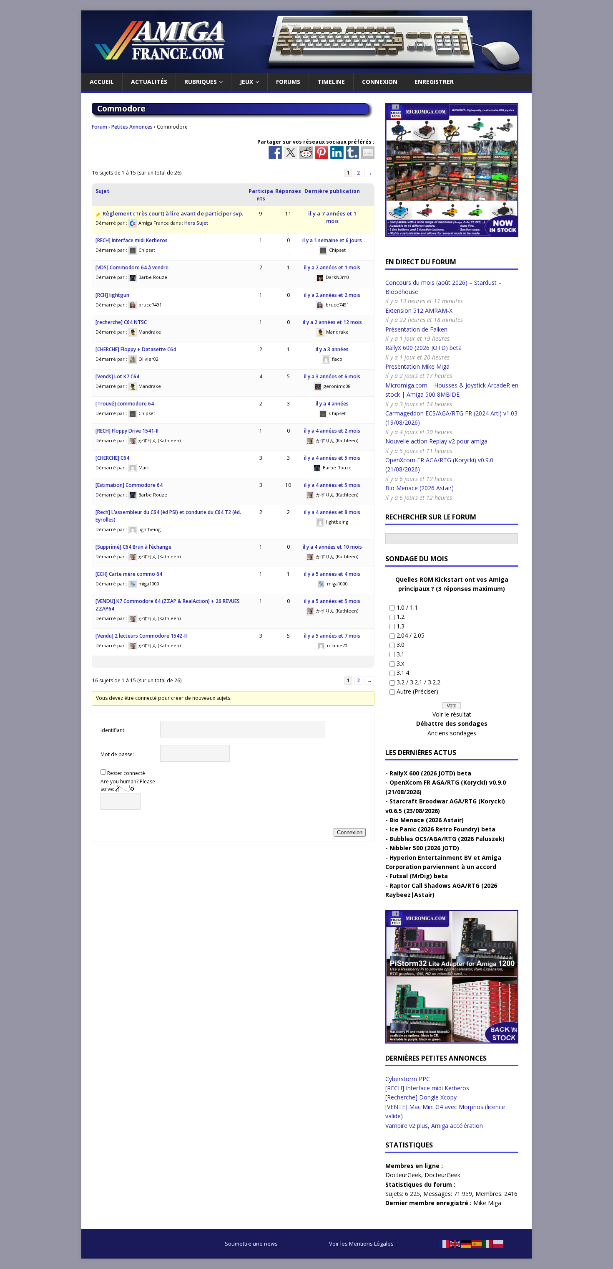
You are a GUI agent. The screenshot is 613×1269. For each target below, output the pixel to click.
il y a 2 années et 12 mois (332, 322)
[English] (455, 1243)
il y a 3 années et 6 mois (332, 376)
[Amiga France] (306, 68)
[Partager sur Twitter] (290, 152)
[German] (466, 1243)
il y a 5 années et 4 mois (332, 574)
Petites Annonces (132, 126)
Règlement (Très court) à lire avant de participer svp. (173, 213)
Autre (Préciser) (417, 691)
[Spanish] (477, 1243)
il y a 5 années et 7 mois (332, 635)
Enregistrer (434, 82)
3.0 (400, 644)
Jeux (246, 82)
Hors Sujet (196, 223)
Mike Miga (487, 1203)
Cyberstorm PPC (407, 1079)
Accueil (102, 82)
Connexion (379, 82)
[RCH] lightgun (112, 295)
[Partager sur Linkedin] (337, 152)
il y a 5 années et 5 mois (332, 601)
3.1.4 (403, 672)
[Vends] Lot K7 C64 (117, 376)
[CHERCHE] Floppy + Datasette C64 (135, 349)
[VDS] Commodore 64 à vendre (131, 267)
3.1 (400, 654)
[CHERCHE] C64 (112, 457)
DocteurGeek (403, 1175)
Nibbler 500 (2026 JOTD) (424, 848)
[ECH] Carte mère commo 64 (128, 574)
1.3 (400, 626)
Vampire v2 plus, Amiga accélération (434, 1126)
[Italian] (487, 1243)
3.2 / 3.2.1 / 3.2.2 (418, 682)
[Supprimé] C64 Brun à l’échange (133, 546)
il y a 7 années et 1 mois (332, 217)
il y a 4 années (332, 403)
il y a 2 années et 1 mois (332, 267)
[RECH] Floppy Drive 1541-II (126, 430)
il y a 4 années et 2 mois (332, 430)
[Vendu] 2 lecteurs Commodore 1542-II (141, 635)
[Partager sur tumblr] (352, 152)
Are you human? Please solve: (127, 785)
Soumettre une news (251, 1243)
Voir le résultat (451, 714)
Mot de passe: (117, 754)
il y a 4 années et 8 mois (332, 512)
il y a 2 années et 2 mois (332, 295)
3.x (400, 663)
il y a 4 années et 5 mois (332, 457)
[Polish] (498, 1243)
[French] (444, 1243)
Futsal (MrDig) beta (418, 876)
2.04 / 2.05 (411, 635)
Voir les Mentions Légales (361, 1243)
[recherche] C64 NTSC (121, 322)
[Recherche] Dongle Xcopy (421, 1097)
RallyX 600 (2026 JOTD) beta (423, 348)
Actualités (149, 82)
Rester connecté (126, 773)
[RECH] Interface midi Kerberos (131, 240)
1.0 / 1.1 (407, 607)
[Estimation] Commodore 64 (129, 485)
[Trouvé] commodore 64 (124, 403)
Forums (288, 82)
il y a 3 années (332, 349)
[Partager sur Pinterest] (321, 152)
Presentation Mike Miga (417, 366)
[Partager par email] (367, 152)
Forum (99, 126)
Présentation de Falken (416, 329)
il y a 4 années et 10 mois (332, 546)
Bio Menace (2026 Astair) (419, 488)
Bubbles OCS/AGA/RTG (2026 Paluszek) (447, 839)
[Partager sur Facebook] (275, 152)
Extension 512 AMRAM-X (418, 310)
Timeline (331, 82)
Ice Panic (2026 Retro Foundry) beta (442, 829)
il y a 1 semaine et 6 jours (332, 240)
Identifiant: (113, 730)
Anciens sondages (451, 733)
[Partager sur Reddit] (306, 152)
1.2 (400, 617)
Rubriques (200, 82)
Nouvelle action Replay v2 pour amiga (436, 441)
